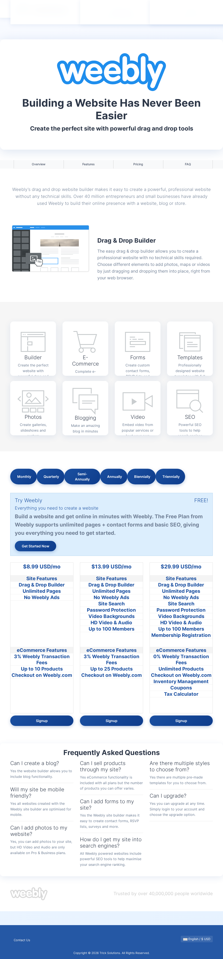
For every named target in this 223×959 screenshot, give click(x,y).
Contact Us (22, 940)
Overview (39, 164)
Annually (114, 476)
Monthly (24, 476)
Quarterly (51, 476)
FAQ (188, 164)
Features (88, 164)
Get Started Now (35, 546)
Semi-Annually (82, 476)
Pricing (138, 164)
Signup (42, 721)
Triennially (171, 476)
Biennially (142, 476)
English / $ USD (199, 939)
